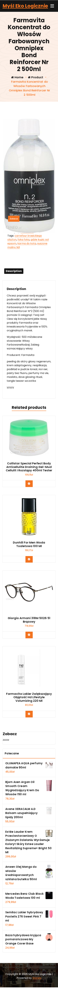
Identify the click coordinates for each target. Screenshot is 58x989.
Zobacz (14, 218)
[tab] (13, 271)
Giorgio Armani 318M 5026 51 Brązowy (29, 619)
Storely (36, 978)
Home (18, 77)
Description (14, 271)
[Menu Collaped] (52, 6)
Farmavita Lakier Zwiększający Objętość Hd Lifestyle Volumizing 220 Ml (29, 697)
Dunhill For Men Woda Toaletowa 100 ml (29, 544)
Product (37, 77)
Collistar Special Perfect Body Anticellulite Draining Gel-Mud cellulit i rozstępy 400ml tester (29, 467)
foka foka (23, 239)
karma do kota (26, 243)
